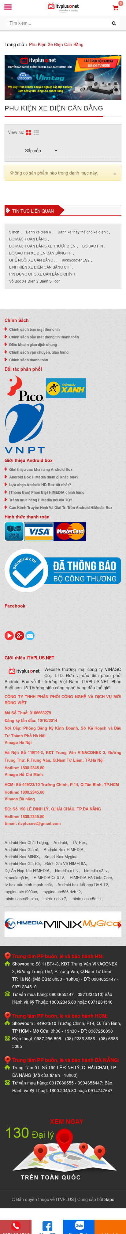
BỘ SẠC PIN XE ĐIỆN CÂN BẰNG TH (40, 252)
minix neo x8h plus (21, 898)
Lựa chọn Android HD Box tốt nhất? (40, 484)
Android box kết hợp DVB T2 (82, 884)
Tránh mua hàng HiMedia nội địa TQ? (40, 500)
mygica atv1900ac (21, 891)
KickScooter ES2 (76, 259)
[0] (115, 7)
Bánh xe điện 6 (38, 231)
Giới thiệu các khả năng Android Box (40, 469)
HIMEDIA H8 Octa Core (91, 877)
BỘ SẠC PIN (92, 245)
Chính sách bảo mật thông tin (34, 329)
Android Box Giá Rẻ (22, 863)
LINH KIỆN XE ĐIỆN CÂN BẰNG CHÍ (39, 266)
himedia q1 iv (67, 870)
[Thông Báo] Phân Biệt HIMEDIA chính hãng (46, 492)
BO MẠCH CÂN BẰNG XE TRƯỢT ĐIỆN (42, 245)
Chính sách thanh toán (28, 360)
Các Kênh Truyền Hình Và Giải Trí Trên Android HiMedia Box (61, 507)
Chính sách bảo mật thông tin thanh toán (44, 337)
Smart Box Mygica (60, 856)
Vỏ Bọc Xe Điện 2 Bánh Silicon (35, 280)
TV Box (79, 842)
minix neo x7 (54, 898)
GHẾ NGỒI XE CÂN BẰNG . (32, 259)
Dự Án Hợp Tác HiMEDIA (27, 870)
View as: (16, 132)
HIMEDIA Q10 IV (49, 877)
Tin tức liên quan (33, 211)
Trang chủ (14, 44)
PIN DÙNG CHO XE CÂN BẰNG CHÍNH (42, 273)
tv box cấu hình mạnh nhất (28, 884)
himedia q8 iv (16, 877)
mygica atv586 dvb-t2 (62, 891)
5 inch (14, 231)
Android (60, 842)
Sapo (109, 1199)
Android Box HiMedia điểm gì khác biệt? (43, 477)
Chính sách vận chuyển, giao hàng (39, 352)
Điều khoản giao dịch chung (33, 344)
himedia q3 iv (96, 870)
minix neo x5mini (87, 898)
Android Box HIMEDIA (63, 849)
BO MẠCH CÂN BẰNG (27, 238)
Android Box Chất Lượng (26, 842)
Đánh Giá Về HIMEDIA (65, 863)
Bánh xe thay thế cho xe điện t (83, 231)
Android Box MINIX (22, 856)
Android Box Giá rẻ (21, 849)
